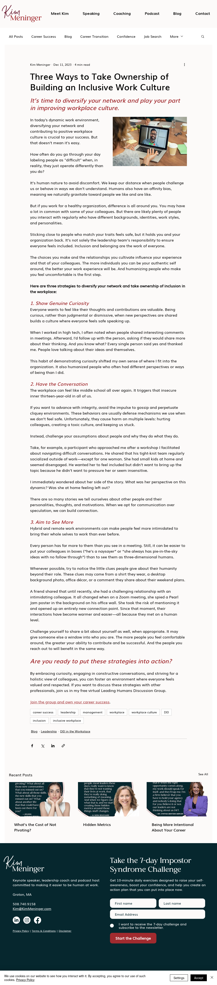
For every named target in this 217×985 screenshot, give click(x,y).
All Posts (16, 36)
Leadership (49, 731)
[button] (152, 13)
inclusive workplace (67, 720)
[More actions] (184, 64)
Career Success (43, 36)
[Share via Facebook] (32, 746)
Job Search (152, 36)
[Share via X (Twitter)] (42, 746)
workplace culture (144, 712)
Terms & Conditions (44, 931)
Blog (68, 36)
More (174, 36)
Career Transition (94, 36)
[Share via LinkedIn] (53, 746)
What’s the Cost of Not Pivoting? (35, 827)
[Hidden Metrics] (108, 799)
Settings (179, 978)
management (92, 712)
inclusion (39, 720)
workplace (117, 712)
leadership (68, 712)
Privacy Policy (21, 931)
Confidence (126, 36)
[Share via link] (63, 746)
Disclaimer (65, 931)
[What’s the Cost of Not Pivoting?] (39, 799)
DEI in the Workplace (75, 731)
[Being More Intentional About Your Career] (177, 799)
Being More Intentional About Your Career (173, 827)
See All (203, 774)
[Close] (211, 978)
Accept (198, 978)
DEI (166, 712)
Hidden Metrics (97, 824)
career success (43, 712)
